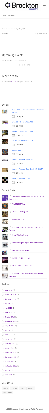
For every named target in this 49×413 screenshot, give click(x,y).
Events (5, 388)
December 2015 (10, 295)
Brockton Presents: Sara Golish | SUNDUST (27, 169)
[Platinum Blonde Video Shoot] (5, 268)
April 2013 (8, 312)
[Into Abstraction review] (5, 252)
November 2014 (10, 299)
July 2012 (8, 330)
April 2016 (8, 290)
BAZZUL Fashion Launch (21, 258)
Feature (22, 388)
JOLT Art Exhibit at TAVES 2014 (23, 141)
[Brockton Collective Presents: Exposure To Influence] (5, 275)
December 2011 (10, 352)
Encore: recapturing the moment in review (27, 243)
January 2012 (10, 348)
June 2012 (8, 335)
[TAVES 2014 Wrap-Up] (5, 214)
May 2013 (8, 308)
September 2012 (11, 321)
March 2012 (9, 339)
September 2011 (11, 366)
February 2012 (10, 344)
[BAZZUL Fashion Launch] (5, 260)
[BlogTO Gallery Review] (5, 237)
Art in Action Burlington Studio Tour (25, 131)
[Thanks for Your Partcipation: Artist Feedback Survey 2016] (5, 198)
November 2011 (10, 357)
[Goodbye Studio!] (5, 221)
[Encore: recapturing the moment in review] (5, 245)
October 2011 (10, 361)
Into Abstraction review (20, 250)
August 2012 (9, 326)
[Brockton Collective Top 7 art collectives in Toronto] (5, 229)
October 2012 (10, 317)
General (31, 388)
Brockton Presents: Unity (21, 178)
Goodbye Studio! (18, 219)
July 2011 (8, 370)
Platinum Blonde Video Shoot (22, 266)
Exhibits (14, 388)
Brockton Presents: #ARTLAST (23, 159)
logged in (14, 82)
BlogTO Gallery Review (20, 235)
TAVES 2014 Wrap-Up (20, 212)
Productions (7, 393)
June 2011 (8, 375)
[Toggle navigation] (44, 6)
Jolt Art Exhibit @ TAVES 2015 (22, 122)
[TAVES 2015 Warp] (5, 206)
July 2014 (8, 303)
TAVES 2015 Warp (18, 204)
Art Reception (17, 150)
